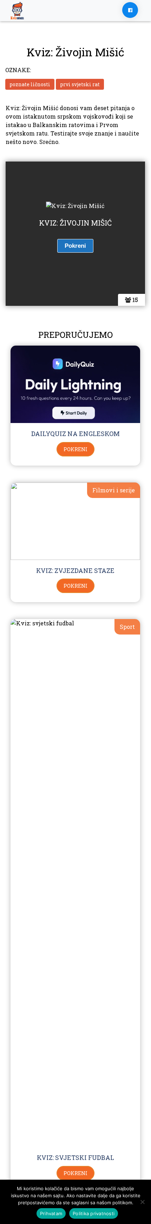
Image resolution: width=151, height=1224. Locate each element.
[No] (142, 1201)
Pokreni (75, 449)
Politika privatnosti (93, 1213)
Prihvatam (51, 1213)
